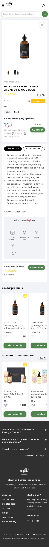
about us (6, 495)
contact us (7, 517)
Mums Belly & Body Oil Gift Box (14, 395)
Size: (6, 106)
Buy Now (36, 129)
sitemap (24, 539)
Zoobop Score (33, 148)
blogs (5, 512)
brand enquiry (9, 521)
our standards (9, 504)
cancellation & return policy (37, 539)
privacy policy (6, 539)
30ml (8, 112)
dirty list (6, 508)
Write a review (36, 267)
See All (43, 358)
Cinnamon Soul (11, 81)
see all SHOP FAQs (35, 455)
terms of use (16, 539)
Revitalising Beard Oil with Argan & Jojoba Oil (14, 327)
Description (13, 148)
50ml (16, 112)
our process (8, 499)
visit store (13, 345)
